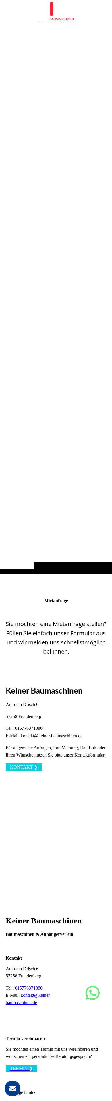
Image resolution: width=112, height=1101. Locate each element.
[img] (56, 298)
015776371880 (29, 987)
